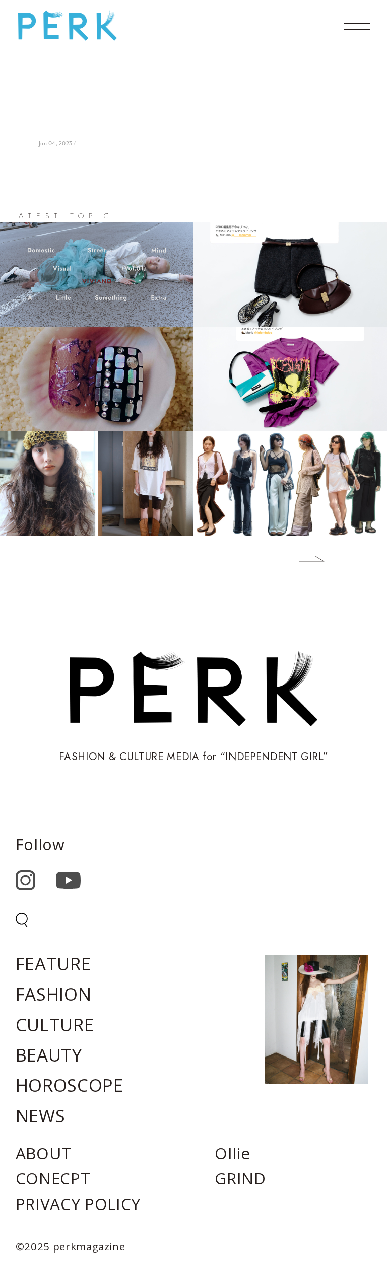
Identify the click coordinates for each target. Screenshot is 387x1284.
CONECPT (53, 1178)
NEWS (41, 1115)
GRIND (240, 1178)
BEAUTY (49, 1055)
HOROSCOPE (69, 1085)
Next (304, 561)
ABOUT (44, 1153)
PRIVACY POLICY (78, 1204)
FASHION (54, 994)
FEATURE (53, 963)
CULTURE (55, 1024)
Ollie (232, 1153)
